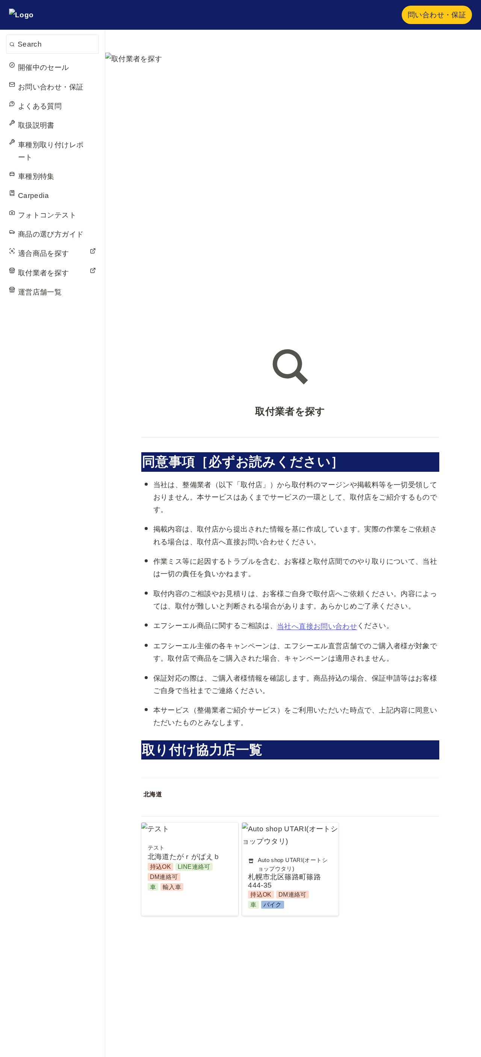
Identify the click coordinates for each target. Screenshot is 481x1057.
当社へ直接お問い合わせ (317, 626)
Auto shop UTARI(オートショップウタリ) (287, 835)
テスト (152, 829)
